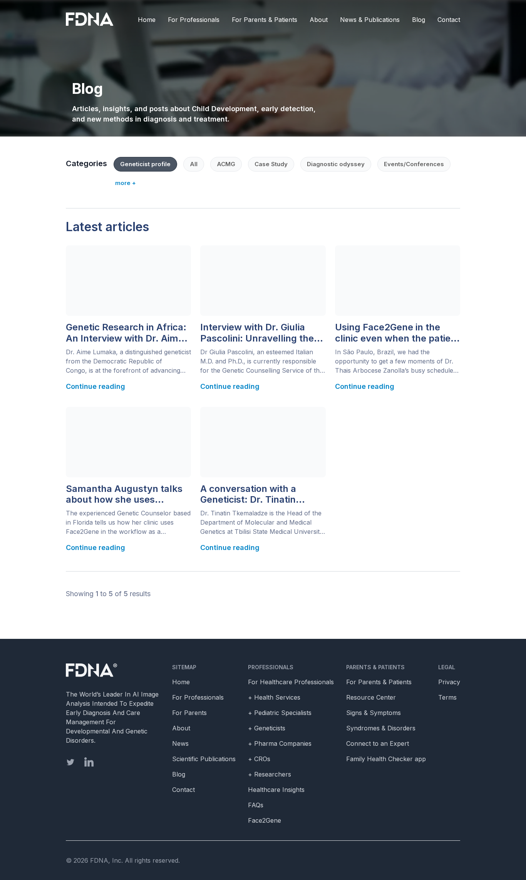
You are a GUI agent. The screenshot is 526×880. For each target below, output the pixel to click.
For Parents (189, 713)
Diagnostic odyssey (336, 164)
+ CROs (259, 759)
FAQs (255, 805)
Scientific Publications (204, 759)
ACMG (226, 164)
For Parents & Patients (264, 19)
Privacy (449, 682)
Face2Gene (264, 820)
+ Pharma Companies (280, 743)
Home (147, 19)
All (194, 164)
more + (125, 183)
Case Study (271, 164)
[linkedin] (89, 762)
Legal (446, 667)
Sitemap (184, 667)
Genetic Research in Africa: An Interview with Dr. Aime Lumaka (126, 333)
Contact (448, 19)
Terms (447, 697)
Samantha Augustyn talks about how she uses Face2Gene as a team (124, 494)
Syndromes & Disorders (380, 728)
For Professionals (193, 19)
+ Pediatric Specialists (280, 713)
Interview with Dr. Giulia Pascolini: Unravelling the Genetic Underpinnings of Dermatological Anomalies (259, 333)
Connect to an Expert (377, 743)
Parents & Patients (375, 667)
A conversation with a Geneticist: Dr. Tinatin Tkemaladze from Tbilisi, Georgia (255, 494)
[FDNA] (91, 19)
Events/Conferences (414, 164)
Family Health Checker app (386, 759)
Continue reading (95, 386)
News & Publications (370, 19)
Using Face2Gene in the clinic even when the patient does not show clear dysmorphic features (397, 333)
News (180, 743)
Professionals (270, 667)
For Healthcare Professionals (291, 682)
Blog (418, 19)
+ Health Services (274, 697)
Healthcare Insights (276, 789)
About (319, 19)
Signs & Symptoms (373, 713)
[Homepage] (113, 670)
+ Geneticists (266, 728)
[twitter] (70, 762)
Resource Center (371, 697)
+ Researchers (269, 774)
